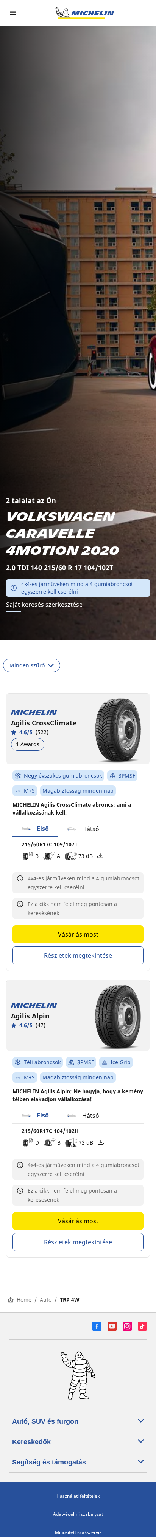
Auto (45, 1299)
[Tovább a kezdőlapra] (85, 13)
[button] (35, 829)
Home (24, 1299)
